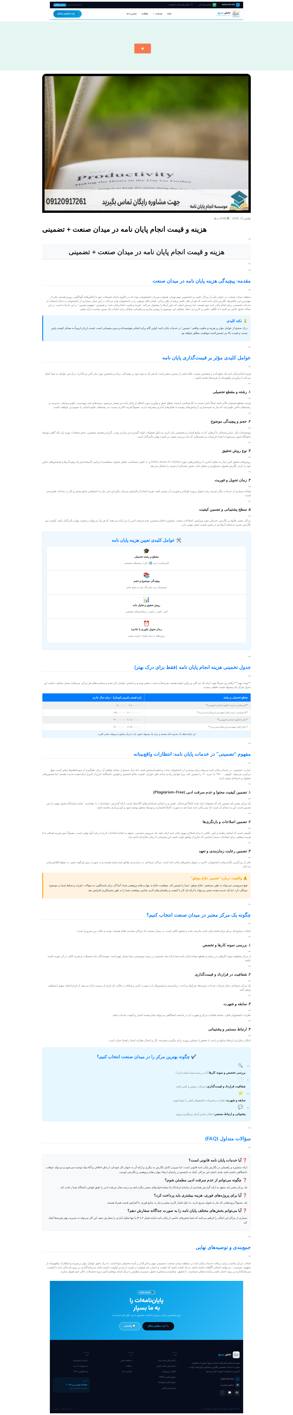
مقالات (144, 14)
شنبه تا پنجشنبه (80, 1360)
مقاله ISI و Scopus (167, 1382)
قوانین (56, 1408)
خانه (169, 14)
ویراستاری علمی (169, 1388)
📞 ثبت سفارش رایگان (67, 13)
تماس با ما (132, 14)
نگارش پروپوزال (169, 1371)
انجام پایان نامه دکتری (166, 1366)
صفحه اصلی (126, 1360)
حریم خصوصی (67, 1408)
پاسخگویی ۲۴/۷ (80, 1371)
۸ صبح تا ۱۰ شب (80, 1366)
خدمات (158, 14)
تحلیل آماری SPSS (167, 1377)
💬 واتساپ (129, 1326)
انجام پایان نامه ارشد (167, 1360)
